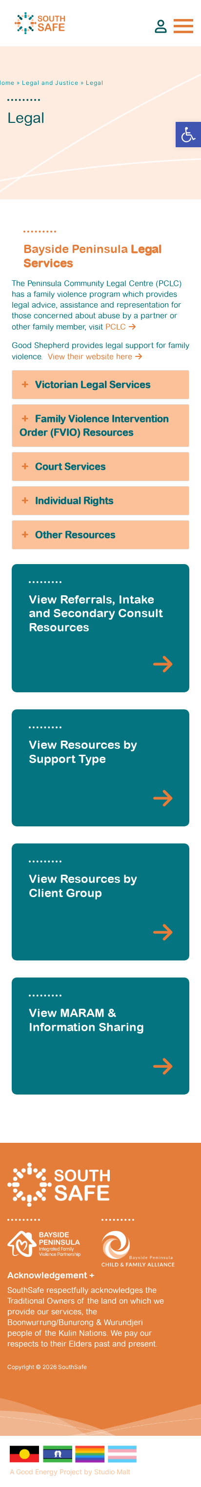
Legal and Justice (50, 82)
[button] (188, 134)
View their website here (90, 356)
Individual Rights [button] (74, 501)
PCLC (115, 327)
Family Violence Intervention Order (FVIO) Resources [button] (94, 425)
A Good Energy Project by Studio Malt (70, 1471)
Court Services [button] (70, 466)
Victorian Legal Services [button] (93, 385)
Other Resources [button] (75, 535)
